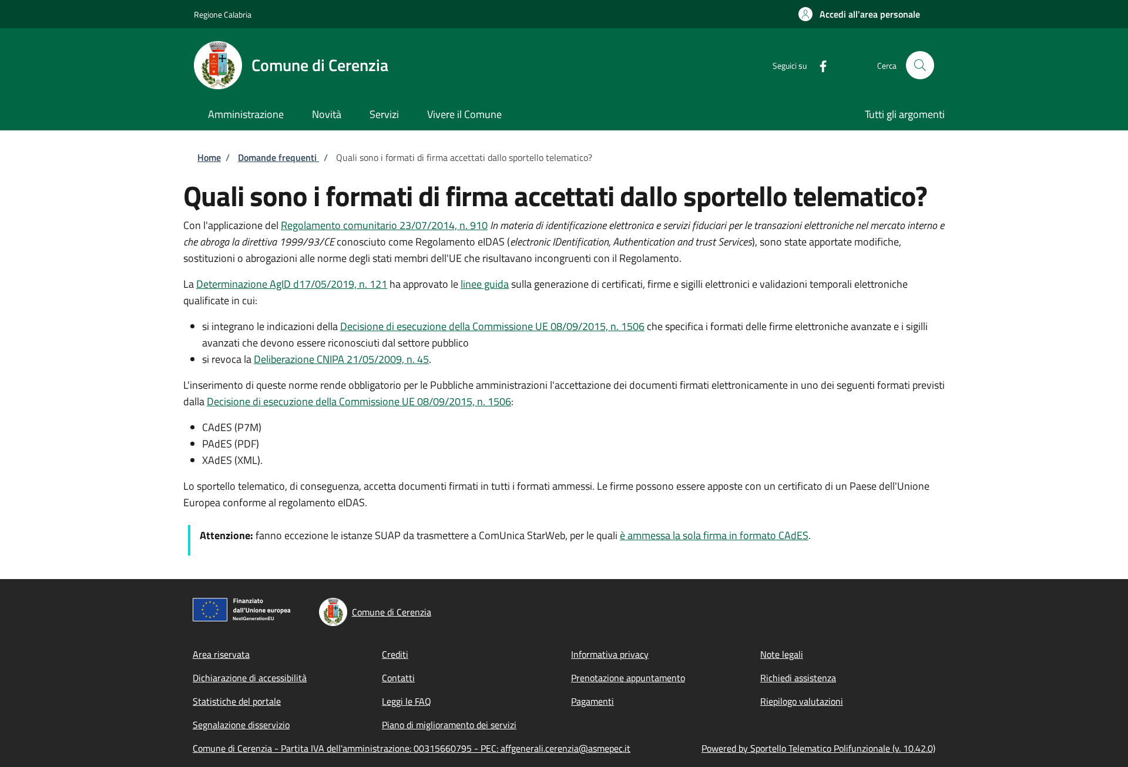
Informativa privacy (610, 654)
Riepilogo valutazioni (801, 701)
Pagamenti (592, 701)
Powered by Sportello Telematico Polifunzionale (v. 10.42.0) (818, 748)
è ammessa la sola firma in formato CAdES (714, 535)
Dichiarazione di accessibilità (250, 678)
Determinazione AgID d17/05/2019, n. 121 (291, 284)
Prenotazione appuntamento (628, 678)
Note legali (781, 654)
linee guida (485, 284)
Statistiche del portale (237, 701)
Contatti (398, 678)
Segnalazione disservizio (241, 725)
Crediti (395, 654)
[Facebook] (818, 65)
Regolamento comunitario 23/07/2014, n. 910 (384, 225)
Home (209, 157)
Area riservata (221, 654)
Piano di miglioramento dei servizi (449, 725)
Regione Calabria (222, 14)
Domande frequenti (278, 157)
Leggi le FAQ (406, 701)
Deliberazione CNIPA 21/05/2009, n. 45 (341, 359)
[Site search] (920, 65)
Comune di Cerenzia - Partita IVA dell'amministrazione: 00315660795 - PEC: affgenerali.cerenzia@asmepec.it (411, 748)
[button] (859, 14)
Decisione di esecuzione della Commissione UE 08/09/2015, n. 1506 (492, 326)
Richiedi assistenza (798, 678)
